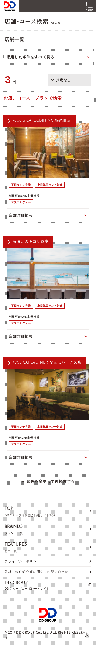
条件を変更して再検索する (51, 481)
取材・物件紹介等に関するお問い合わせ (37, 572)
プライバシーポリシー (22, 561)
